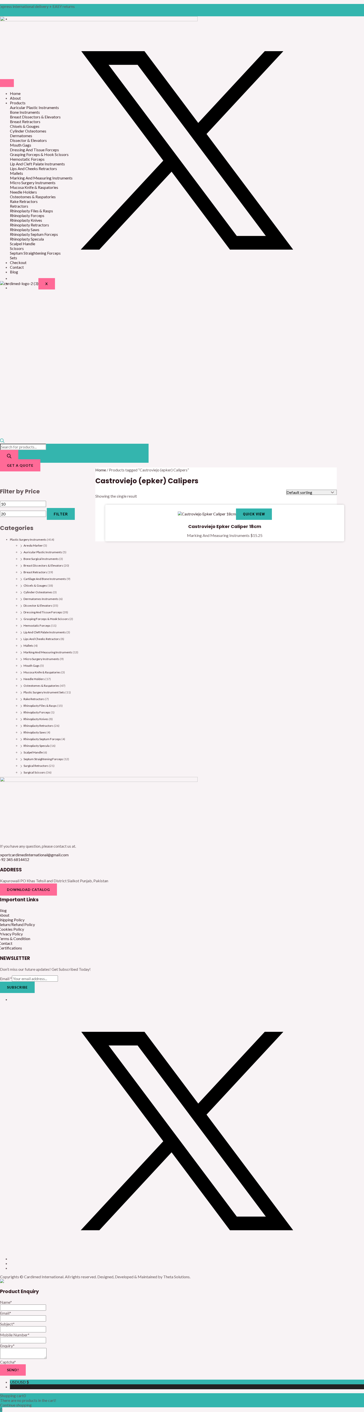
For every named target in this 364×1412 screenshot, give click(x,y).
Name (6, 1302)
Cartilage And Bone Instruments (45, 579)
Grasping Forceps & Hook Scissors (46, 619)
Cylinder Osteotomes (38, 592)
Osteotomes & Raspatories (41, 685)
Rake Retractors (34, 699)
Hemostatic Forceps (37, 625)
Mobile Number (14, 1334)
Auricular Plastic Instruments (43, 552)
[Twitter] (187, 278)
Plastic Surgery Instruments (28, 539)
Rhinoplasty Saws (35, 732)
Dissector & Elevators (38, 605)
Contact (17, 267)
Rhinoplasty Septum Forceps (42, 739)
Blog (14, 271)
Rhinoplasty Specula (37, 746)
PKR (20, 1386)
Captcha (8, 1362)
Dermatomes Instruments (41, 599)
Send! (13, 1370)
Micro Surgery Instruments (41, 659)
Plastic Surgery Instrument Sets (44, 692)
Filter (61, 513)
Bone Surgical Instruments (41, 559)
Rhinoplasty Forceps (37, 712)
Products (18, 102)
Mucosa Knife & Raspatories (42, 672)
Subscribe (17, 987)
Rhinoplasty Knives (36, 719)
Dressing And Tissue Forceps (43, 612)
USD (19, 1382)
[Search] (9, 456)
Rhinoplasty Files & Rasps (40, 705)
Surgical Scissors (35, 772)
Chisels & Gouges (35, 585)
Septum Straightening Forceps (43, 759)
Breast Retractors (35, 572)
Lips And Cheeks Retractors (42, 639)
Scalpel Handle (33, 752)
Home (15, 93)
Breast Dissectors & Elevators (43, 565)
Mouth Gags (32, 665)
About (15, 98)
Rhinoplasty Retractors (38, 726)
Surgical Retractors (36, 766)
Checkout (18, 262)
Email (6, 978)
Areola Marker (33, 545)
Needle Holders (34, 679)
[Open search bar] (2, 441)
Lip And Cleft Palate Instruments (45, 632)
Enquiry (7, 1345)
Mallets (28, 645)
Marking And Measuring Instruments (48, 652)
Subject (7, 1324)
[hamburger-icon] (7, 83)
